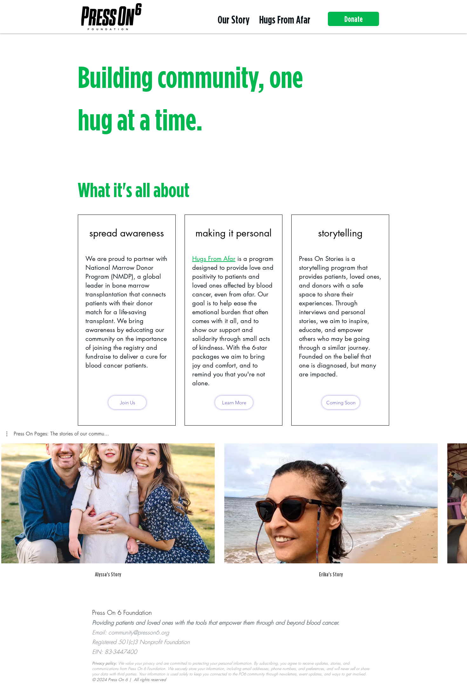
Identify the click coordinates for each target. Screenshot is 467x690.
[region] (233, 98)
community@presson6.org (138, 632)
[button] (57, 434)
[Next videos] (458, 502)
